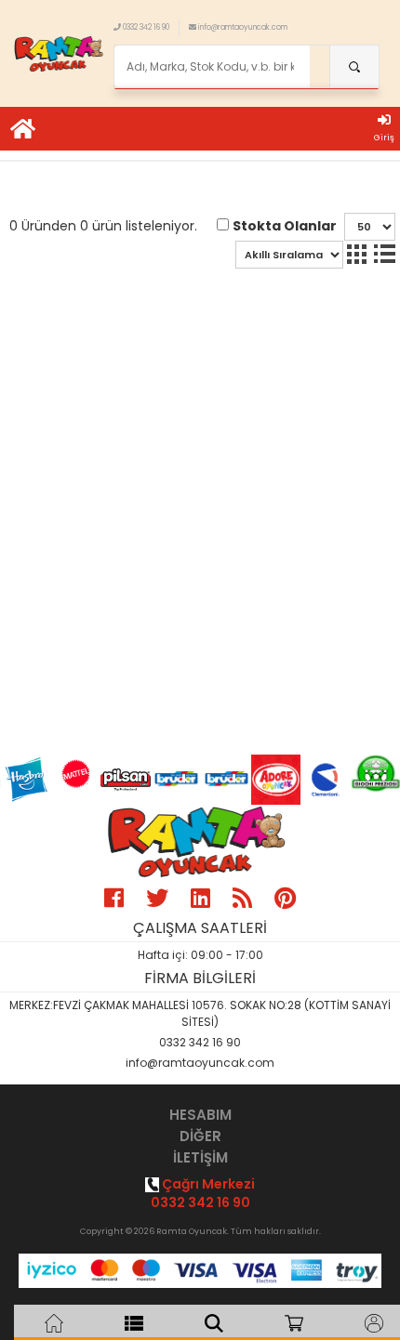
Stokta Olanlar (285, 226)
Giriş (384, 137)
